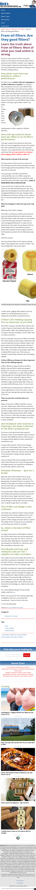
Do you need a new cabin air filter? (13, 637)
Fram (6, 626)
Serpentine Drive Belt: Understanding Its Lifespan (18, 674)
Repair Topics (5, 16)
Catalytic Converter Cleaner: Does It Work (18, 672)
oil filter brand (9, 630)
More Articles (5, 20)
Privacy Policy (19, 880)
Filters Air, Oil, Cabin (11, 616)
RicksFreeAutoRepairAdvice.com (15, 845)
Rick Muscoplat (19, 607)
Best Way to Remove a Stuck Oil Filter (14, 635)
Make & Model (5, 13)
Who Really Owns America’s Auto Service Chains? (18, 676)
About (3, 23)
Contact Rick (5, 26)
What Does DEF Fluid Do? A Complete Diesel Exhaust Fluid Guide (18, 670)
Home (3, 10)
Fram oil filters (9, 628)
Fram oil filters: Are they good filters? (17, 37)
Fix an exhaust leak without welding (18, 667)
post (13, 592)
